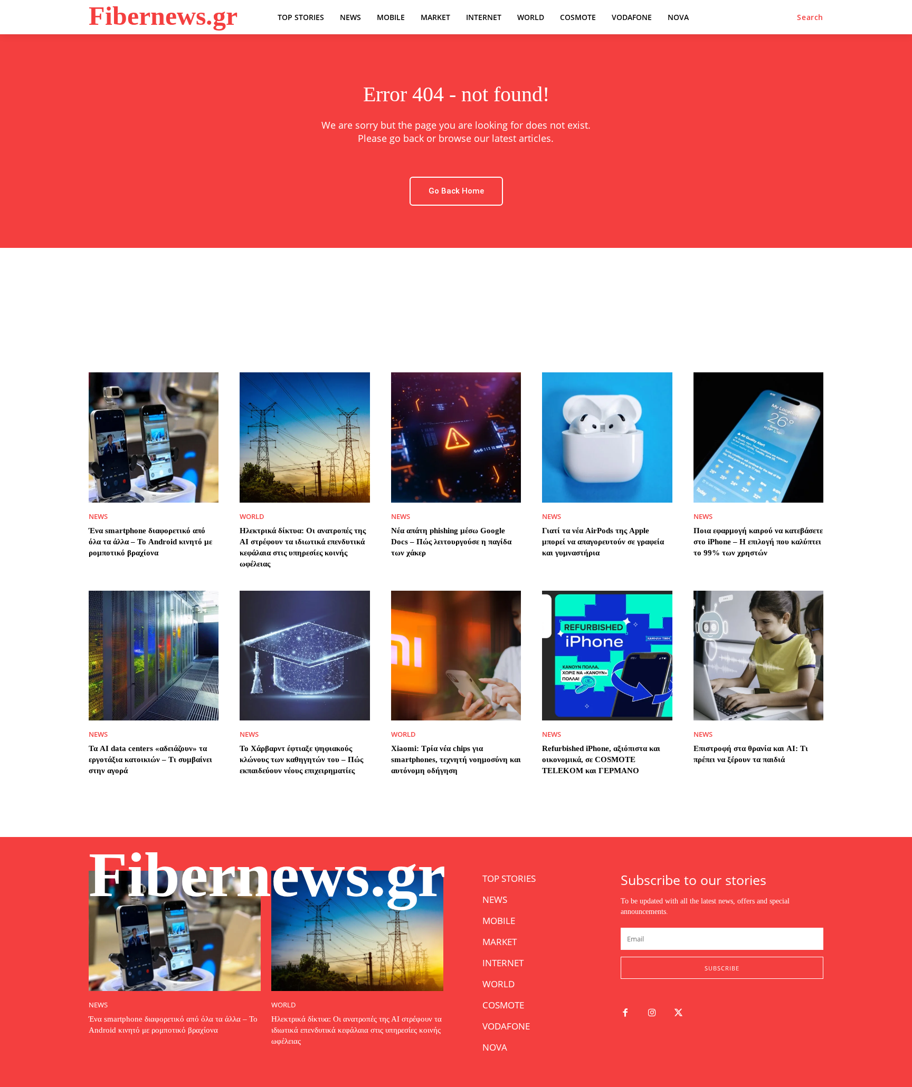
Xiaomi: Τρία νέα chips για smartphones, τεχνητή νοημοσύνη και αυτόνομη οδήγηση (456, 759)
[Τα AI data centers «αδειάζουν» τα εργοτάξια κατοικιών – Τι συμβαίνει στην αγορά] (153, 655)
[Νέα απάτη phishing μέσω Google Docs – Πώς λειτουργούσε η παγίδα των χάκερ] (456, 437)
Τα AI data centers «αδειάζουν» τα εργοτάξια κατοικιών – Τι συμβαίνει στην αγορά (150, 759)
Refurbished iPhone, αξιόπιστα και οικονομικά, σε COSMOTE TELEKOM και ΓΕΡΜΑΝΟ (601, 759)
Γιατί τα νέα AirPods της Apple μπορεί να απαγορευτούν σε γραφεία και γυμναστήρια (603, 541)
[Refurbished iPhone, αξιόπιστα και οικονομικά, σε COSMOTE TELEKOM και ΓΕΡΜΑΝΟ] (607, 655)
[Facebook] (625, 1013)
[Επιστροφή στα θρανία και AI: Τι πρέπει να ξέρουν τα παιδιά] (758, 655)
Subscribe (722, 968)
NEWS (98, 516)
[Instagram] (652, 1013)
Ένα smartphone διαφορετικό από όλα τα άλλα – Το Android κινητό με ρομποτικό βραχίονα (150, 541)
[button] (810, 17)
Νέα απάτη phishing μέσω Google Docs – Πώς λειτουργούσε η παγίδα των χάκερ (451, 541)
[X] (679, 1013)
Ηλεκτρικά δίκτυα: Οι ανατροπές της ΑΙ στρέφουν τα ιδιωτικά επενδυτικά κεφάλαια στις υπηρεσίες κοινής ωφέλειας (356, 1030)
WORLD (252, 516)
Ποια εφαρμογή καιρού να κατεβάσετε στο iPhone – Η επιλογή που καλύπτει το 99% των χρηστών (758, 541)
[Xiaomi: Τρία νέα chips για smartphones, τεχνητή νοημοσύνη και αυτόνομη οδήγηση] (456, 655)
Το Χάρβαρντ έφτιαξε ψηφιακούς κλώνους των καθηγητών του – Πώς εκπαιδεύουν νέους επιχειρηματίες (301, 759)
